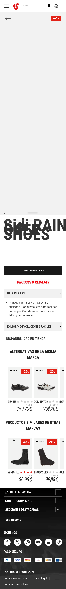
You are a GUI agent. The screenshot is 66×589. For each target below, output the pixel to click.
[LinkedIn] (48, 542)
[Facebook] (7, 542)
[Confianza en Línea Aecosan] (48, 559)
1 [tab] (4, 213)
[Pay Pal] (7, 559)
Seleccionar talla (33, 270)
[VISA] (17, 559)
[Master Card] (27, 559)
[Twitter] (17, 542)
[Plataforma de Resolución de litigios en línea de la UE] (58, 559)
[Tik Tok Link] (58, 542)
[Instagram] (27, 542)
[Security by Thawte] (38, 559)
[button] (58, 576)
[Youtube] (38, 542)
